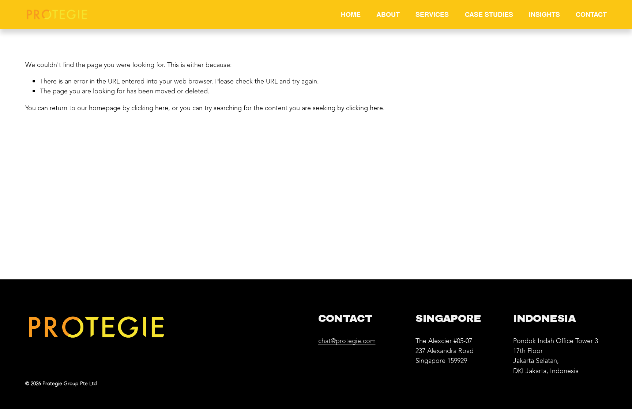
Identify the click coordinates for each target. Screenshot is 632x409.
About (388, 14)
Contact (591, 14)
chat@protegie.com (347, 341)
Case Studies (489, 14)
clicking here (149, 108)
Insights (544, 14)
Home (351, 14)
